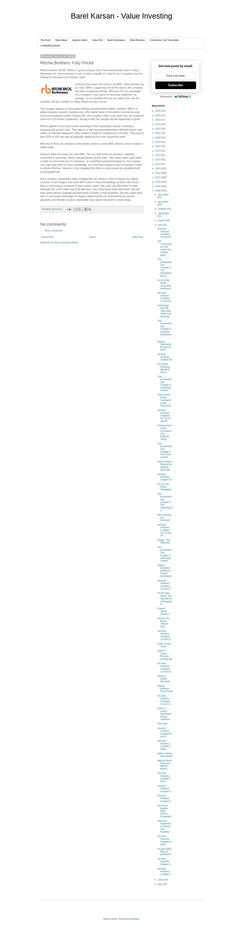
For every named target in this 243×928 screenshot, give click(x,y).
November (163, 201)
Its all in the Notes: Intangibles (165, 487)
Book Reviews (137, 40)
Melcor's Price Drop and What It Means (165, 764)
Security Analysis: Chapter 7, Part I (164, 777)
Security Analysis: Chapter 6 (164, 789)
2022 (158, 128)
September (163, 213)
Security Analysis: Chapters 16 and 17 (164, 584)
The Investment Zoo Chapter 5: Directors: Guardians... (165, 329)
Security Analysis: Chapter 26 (165, 357)
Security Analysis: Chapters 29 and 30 (164, 232)
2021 (158, 133)
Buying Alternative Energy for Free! (164, 345)
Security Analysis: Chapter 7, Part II (164, 744)
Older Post (137, 237)
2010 (158, 182)
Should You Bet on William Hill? (164, 622)
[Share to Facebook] (86, 209)
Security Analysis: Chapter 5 (164, 798)
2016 (158, 155)
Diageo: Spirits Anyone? (164, 611)
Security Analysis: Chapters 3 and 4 (165, 840)
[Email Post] (68, 209)
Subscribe (175, 85)
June (161, 879)
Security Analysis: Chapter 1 (164, 871)
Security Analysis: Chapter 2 (164, 862)
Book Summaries (116, 40)
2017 (158, 151)
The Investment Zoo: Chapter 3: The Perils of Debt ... (165, 450)
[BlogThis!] (79, 209)
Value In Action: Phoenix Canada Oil (165, 654)
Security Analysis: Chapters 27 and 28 (164, 296)
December (163, 194)
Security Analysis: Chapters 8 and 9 (165, 732)
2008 (158, 190)
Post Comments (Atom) (66, 242)
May (160, 884)
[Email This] (75, 209)
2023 (158, 124)
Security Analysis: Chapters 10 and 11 (164, 700)
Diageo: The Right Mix (164, 541)
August (162, 220)
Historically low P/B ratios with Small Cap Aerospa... (164, 311)
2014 (158, 164)
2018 (158, 146)
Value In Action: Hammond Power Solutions (164, 714)
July (160, 225)
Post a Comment (53, 230)
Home (93, 237)
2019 (158, 142)
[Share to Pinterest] (90, 209)
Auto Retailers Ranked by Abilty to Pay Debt (165, 465)
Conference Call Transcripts (164, 40)
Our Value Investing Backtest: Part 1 (164, 368)
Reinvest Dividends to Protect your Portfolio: (164, 826)
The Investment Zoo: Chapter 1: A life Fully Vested (165, 554)
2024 (158, 119)
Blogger (135, 919)
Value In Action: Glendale (164, 679)
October (162, 209)
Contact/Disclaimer (50, 45)
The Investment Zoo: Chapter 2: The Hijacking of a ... (165, 502)
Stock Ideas (61, 40)
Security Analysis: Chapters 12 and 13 (164, 667)
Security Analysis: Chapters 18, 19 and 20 (164, 530)
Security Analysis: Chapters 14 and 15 (164, 635)
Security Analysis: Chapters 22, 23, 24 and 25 (164, 415)
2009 (158, 186)
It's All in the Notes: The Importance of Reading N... (165, 598)
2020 (158, 137)
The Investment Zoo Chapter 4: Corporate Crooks (165, 383)
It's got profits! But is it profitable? (164, 852)
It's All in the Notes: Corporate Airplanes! (164, 284)
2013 (158, 168)
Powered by (166, 96)
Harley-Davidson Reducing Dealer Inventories (165, 571)
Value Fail (97, 40)
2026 (158, 111)
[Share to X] (82, 209)
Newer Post (47, 237)
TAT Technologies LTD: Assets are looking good (165, 248)
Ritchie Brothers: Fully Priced (165, 689)
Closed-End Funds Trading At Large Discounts (164, 400)
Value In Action (79, 40)
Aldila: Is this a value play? (165, 754)
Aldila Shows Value (164, 645)
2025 (158, 115)
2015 (158, 159)
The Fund (45, 40)
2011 (158, 177)
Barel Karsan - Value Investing (121, 16)
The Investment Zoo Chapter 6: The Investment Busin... (165, 267)
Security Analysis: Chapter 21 (165, 477)
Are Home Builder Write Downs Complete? (165, 811)
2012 (158, 173)
